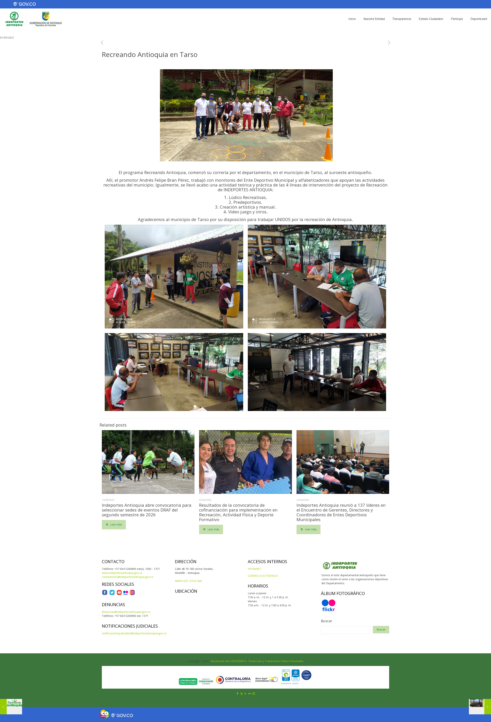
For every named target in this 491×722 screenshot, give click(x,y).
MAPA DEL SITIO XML (189, 581)
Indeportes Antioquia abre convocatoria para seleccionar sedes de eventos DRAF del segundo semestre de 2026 (146, 509)
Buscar (326, 621)
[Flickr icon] (249, 693)
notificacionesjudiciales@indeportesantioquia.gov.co (134, 633)
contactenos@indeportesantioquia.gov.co (127, 577)
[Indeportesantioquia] (33, 19)
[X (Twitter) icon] (241, 693)
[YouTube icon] (245, 693)
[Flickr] (126, 594)
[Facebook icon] (237, 693)
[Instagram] (132, 594)
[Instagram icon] (253, 693)
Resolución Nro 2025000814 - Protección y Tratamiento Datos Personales (257, 661)
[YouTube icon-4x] (119, 594)
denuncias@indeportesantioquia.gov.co (126, 612)
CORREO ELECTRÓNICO (263, 576)
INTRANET (254, 569)
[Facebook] (105, 594)
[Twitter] (112, 594)
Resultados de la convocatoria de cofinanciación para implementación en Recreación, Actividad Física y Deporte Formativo (238, 512)
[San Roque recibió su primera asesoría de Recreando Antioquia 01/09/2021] (480, 706)
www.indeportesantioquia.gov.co (122, 573)
